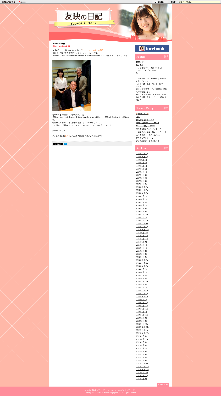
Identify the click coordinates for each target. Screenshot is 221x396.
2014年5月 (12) (142, 281)
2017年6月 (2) (141, 169)
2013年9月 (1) (141, 300)
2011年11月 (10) (142, 367)
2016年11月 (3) (142, 190)
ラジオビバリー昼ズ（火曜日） (150, 68)
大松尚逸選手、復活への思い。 (148, 135)
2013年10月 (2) (142, 297)
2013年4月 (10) (142, 315)
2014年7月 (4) (141, 275)
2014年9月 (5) (141, 269)
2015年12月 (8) (142, 224)
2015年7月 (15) (142, 239)
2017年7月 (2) (141, 166)
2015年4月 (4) (141, 248)
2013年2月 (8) (141, 321)
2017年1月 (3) (141, 184)
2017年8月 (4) (141, 163)
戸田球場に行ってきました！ (147, 141)
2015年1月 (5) (141, 257)
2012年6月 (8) (141, 345)
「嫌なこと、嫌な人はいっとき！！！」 (152, 132)
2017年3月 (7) (141, 178)
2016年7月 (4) (141, 202)
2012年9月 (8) (141, 336)
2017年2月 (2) (141, 181)
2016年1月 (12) (142, 221)
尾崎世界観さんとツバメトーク (148, 129)
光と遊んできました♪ (144, 138)
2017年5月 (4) (141, 172)
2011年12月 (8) (142, 364)
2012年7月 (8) (141, 342)
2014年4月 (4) (141, 284)
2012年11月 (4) (142, 330)
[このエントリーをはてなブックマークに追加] (65, 144)
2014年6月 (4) (141, 278)
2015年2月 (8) (141, 254)
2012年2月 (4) (141, 357)
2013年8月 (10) (142, 303)
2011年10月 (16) (142, 370)
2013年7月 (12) (142, 306)
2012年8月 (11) (142, 339)
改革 (138, 117)
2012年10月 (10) (142, 333)
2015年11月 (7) (142, 227)
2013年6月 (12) (142, 309)
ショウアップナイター (147, 70)
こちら (67, 136)
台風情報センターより (145, 120)
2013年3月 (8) (141, 318)
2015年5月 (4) (141, 245)
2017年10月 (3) (142, 157)
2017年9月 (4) (141, 160)
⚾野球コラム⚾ (142, 114)
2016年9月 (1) (141, 196)
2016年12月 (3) (142, 187)
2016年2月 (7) (141, 218)
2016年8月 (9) (141, 199)
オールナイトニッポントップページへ (122, 390)
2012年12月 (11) (142, 327)
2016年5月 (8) (141, 208)
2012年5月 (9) (141, 348)
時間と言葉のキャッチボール (147, 123)
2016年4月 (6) (141, 211)
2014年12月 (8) (142, 260)
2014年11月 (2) (142, 263)
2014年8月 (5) (141, 272)
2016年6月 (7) (141, 205)
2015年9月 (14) (142, 233)
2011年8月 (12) (142, 376)
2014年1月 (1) (141, 287)
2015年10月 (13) (142, 230)
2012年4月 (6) (141, 351)
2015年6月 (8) (141, 242)
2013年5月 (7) (141, 312)
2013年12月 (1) (142, 291)
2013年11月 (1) (142, 294)
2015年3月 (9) (141, 251)
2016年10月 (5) (142, 193)
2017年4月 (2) (141, 175)
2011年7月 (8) (141, 379)
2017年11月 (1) (142, 154)
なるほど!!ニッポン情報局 (92, 50)
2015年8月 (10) (142, 236)
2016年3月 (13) (142, 215)
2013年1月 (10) (142, 324)
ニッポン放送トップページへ (95, 390)
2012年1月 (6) (141, 360)
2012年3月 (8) (141, 354)
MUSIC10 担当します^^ (145, 126)
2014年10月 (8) (142, 266)
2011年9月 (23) (142, 373)
